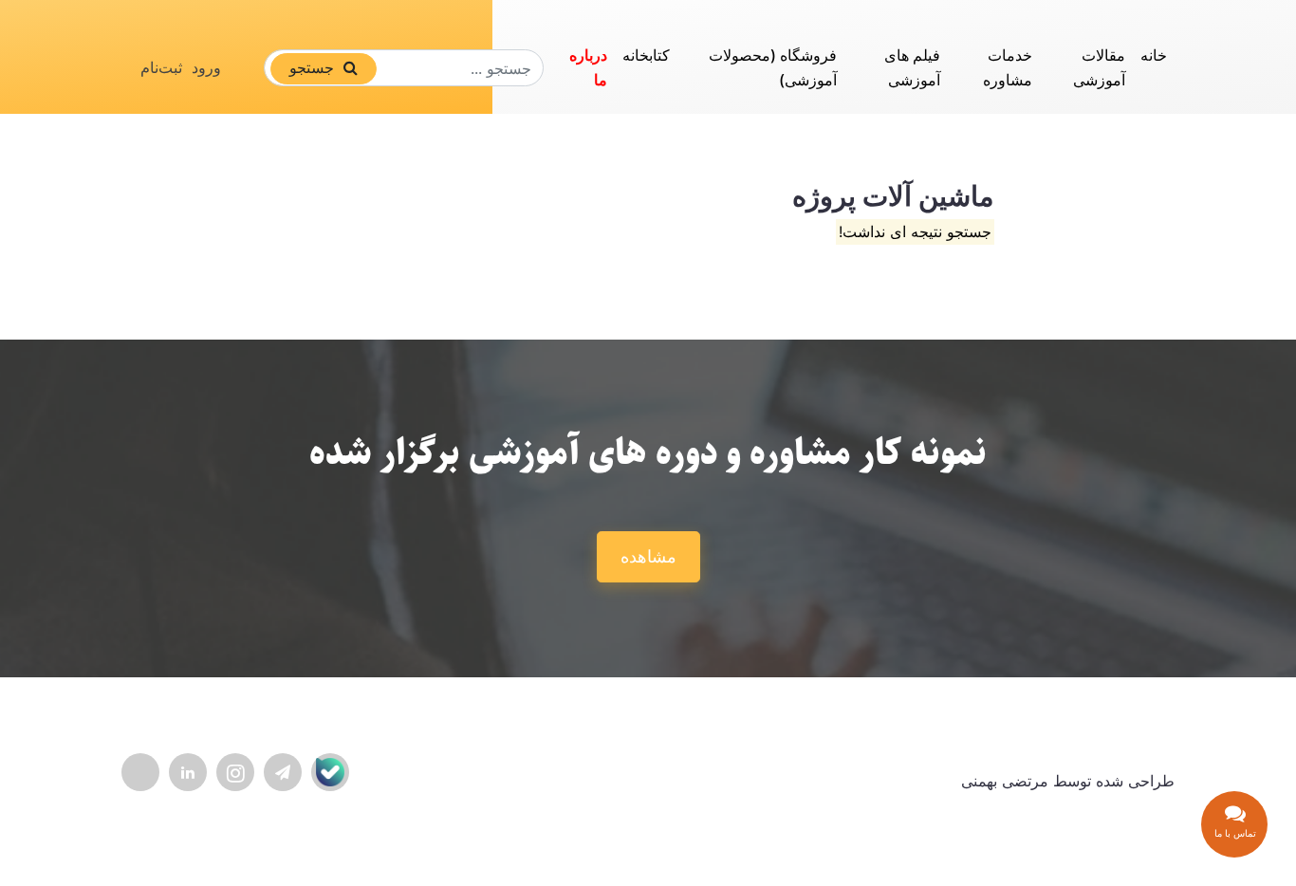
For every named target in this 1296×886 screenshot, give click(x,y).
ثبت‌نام (161, 67)
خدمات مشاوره (1007, 67)
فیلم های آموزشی (912, 67)
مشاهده (648, 556)
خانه (1153, 55)
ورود (206, 67)
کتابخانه (646, 55)
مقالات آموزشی (1099, 67)
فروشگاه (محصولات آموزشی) (773, 67)
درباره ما (588, 67)
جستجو (314, 67)
